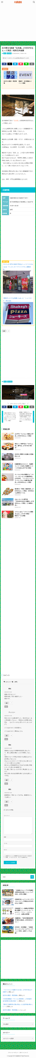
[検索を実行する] (32, 877)
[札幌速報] (18, 2)
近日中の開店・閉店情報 (10, 995)
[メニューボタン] (2, 2)
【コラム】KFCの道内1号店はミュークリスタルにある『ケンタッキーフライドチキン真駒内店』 (18, 266)
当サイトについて (24, 1052)
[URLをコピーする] (31, 64)
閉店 (5, 53)
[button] (4, 64)
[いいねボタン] (4, 331)
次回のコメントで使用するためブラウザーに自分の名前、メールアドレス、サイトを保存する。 (19, 856)
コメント (6, 815)
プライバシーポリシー (13, 1052)
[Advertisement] (18, 23)
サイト (5, 849)
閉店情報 (9, 53)
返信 (6, 706)
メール (5, 843)
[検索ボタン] (34, 2)
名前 (5, 837)
